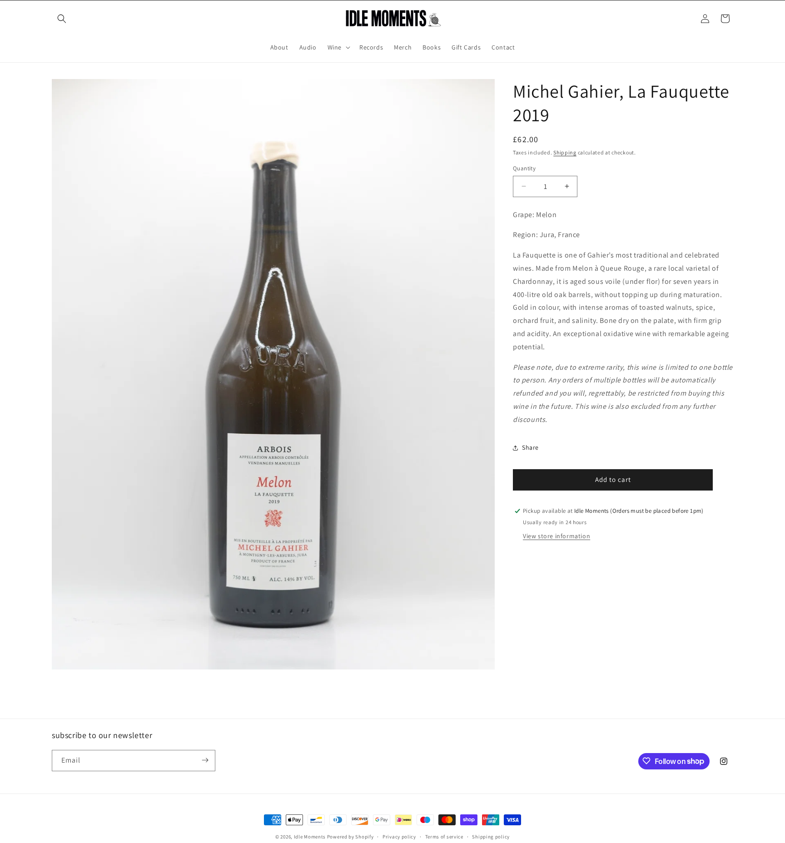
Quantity (524, 168)
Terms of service (444, 836)
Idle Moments (310, 836)
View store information (556, 536)
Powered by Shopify (350, 836)
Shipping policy (491, 836)
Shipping (564, 152)
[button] (62, 19)
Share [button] (530, 447)
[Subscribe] (205, 760)
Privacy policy (399, 836)
